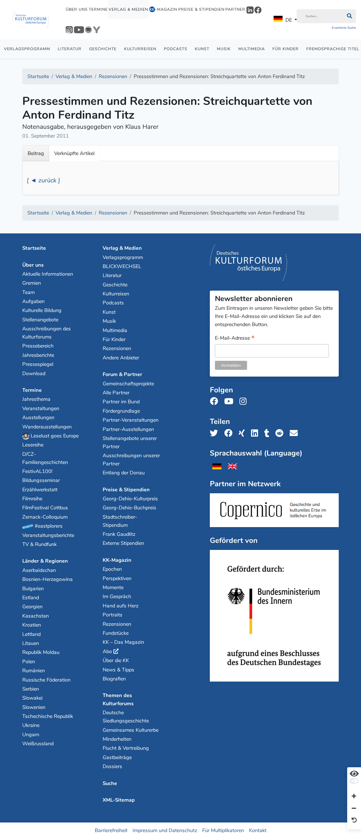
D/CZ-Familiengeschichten (45, 458)
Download (33, 373)
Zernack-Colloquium (45, 517)
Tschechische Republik (47, 716)
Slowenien (33, 707)
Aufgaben (33, 301)
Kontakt (258, 830)
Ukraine (30, 725)
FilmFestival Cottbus (45, 507)
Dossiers (112, 766)
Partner (235, 9)
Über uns (77, 9)
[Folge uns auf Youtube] (230, 401)
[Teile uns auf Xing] (243, 433)
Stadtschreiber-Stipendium (120, 521)
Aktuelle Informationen (47, 274)
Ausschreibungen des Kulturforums (46, 332)
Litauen (30, 643)
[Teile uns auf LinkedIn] (256, 433)
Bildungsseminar (41, 480)
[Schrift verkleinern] (354, 808)
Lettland (31, 634)
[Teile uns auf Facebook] (230, 433)
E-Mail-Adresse (235, 338)
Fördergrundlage (121, 411)
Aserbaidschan (39, 570)
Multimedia (251, 49)
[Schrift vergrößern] (354, 796)
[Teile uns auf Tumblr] (268, 433)
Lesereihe (32, 444)
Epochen (112, 569)
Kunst (202, 49)
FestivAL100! (37, 471)
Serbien (30, 689)
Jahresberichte (38, 355)
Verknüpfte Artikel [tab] (74, 153)
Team (28, 292)
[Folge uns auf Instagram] (244, 401)
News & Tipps (118, 669)
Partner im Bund (121, 401)
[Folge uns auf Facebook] (215, 401)
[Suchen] (349, 16)
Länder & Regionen (45, 561)
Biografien (114, 678)
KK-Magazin (117, 560)
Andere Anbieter (121, 357)
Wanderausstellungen (47, 426)
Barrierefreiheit (111, 830)
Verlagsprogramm (27, 49)
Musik (224, 49)
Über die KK (116, 660)
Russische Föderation (46, 679)
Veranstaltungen (40, 408)
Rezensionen (117, 348)
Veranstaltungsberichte (48, 535)
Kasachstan (35, 616)
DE (288, 20)
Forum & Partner (122, 374)
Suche (110, 783)
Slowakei (32, 698)
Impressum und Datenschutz (165, 830)
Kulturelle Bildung (41, 310)
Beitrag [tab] (36, 153)
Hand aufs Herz (120, 605)
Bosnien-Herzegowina (47, 579)
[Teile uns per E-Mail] (295, 433)
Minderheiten (117, 739)
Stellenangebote (40, 319)
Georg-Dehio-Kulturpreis (130, 498)
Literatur (70, 49)
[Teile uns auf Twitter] (215, 433)
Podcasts (175, 49)
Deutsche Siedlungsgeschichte (126, 716)
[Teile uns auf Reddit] (281, 433)
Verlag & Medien (128, 9)
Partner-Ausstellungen (128, 429)
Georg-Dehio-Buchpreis (129, 507)
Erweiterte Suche (344, 28)
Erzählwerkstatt (40, 489)
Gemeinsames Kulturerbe (131, 730)
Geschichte (102, 49)
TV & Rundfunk (39, 544)
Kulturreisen (140, 49)
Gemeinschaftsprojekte (128, 383)
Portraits (112, 614)
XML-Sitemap (119, 800)
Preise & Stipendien (201, 9)
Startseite (34, 248)
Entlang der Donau (124, 472)
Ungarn (30, 734)
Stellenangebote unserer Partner (130, 442)
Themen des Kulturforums (118, 699)
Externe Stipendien (123, 543)
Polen (28, 661)
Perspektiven (117, 578)
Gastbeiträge (117, 757)
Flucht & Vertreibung (126, 748)
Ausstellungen (38, 417)
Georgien (32, 606)
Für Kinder (285, 49)
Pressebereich (38, 345)
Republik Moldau (41, 652)
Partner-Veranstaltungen (131, 420)
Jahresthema (36, 399)
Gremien (31, 283)
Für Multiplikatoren (223, 830)
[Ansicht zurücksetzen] (354, 820)
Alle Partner (116, 392)
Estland (30, 597)
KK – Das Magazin (123, 642)
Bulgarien (33, 588)
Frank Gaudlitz (119, 534)
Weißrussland (38, 743)
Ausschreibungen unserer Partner (131, 459)
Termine (98, 9)
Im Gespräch (117, 596)
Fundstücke (116, 633)
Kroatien (31, 625)
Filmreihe (32, 498)
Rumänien (33, 670)
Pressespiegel (37, 364)
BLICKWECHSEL (122, 266)
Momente (113, 587)
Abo (107, 651)
